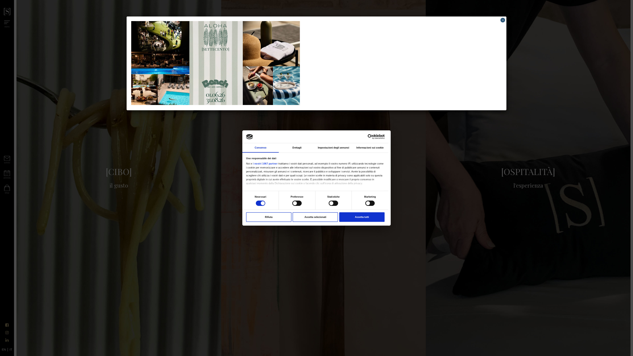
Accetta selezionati (315, 217)
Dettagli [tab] (296, 147)
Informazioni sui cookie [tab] (370, 147)
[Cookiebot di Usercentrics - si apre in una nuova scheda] (370, 136)
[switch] (297, 203)
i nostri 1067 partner (265, 163)
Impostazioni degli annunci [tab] (333, 147)
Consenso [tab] (261, 147)
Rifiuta (268, 217)
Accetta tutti (362, 217)
